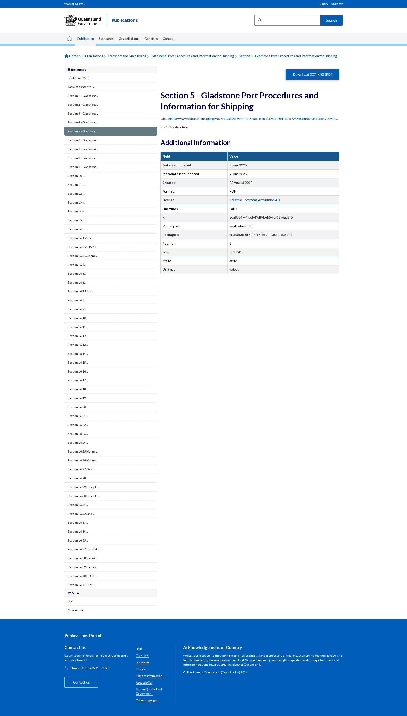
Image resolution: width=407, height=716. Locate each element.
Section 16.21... (78, 416)
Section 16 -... (76, 229)
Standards (106, 38)
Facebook (77, 610)
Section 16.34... (78, 531)
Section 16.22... (78, 425)
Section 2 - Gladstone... (83, 104)
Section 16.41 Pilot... (81, 585)
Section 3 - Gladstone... (83, 113)
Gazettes (151, 38)
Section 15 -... (76, 220)
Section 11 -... (76, 184)
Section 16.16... (78, 371)
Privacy (140, 669)
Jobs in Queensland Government (149, 691)
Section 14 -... (76, 211)
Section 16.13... (78, 344)
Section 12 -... (76, 193)
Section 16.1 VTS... (80, 238)
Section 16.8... (77, 300)
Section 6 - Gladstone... (83, 140)
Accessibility (144, 682)
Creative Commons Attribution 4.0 (254, 200)
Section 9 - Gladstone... (83, 167)
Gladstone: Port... (79, 78)
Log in (324, 4)
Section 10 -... (76, 175)
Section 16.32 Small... (81, 513)
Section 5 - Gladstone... (83, 131)
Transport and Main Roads (126, 56)
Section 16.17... (78, 380)
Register (337, 4)
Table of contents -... (81, 87)
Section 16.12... (78, 336)
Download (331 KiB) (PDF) (313, 74)
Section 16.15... (78, 362)
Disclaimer (142, 662)
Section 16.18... (78, 389)
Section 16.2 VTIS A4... (83, 247)
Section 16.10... (78, 318)
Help (139, 648)
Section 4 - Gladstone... (83, 122)
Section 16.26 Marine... (83, 460)
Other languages (147, 700)
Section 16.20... (78, 407)
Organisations (129, 38)
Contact (169, 38)
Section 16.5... (77, 273)
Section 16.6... (77, 282)
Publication (85, 38)
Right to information (149, 675)
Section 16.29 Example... (83, 487)
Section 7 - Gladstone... (83, 149)
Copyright (142, 655)
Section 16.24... (78, 442)
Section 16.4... (77, 264)
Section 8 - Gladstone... (83, 158)
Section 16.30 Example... (83, 496)
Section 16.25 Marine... (83, 451)
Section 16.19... (78, 398)
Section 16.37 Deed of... (83, 549)
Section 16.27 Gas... (81, 469)
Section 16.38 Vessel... (82, 558)
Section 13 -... (76, 202)
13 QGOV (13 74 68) (95, 668)
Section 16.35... (78, 540)
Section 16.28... (78, 478)
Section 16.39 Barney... (83, 567)
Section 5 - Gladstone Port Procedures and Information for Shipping (288, 56)
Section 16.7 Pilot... (80, 291)
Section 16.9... (77, 309)
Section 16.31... (78, 505)
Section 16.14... (78, 353)
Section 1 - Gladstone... (83, 95)
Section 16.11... (78, 327)
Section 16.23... (78, 433)
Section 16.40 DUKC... (82, 576)
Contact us (81, 682)
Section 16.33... (78, 522)
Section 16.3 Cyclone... (83, 256)
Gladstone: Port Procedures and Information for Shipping (192, 56)
